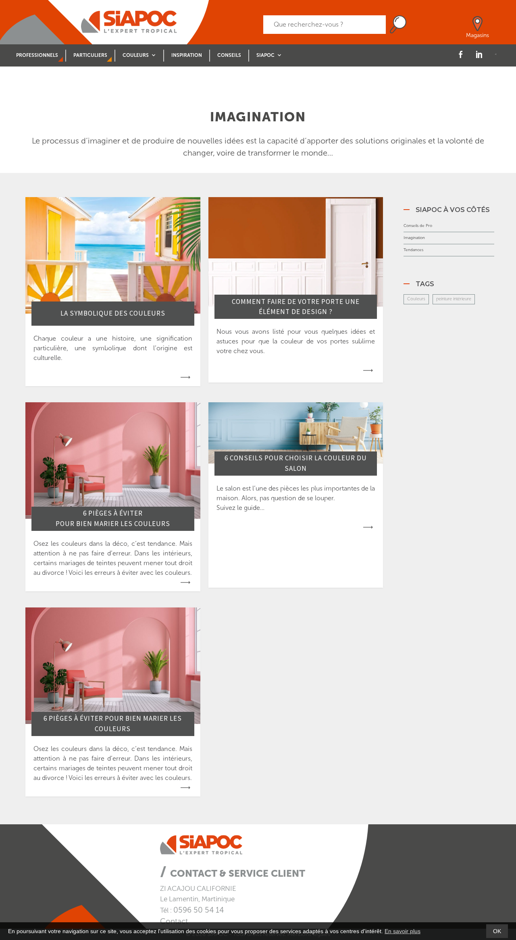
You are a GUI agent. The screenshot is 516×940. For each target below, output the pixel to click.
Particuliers (90, 55)
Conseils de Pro (418, 225)
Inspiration (186, 55)
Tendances (413, 249)
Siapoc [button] (265, 55)
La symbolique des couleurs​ (112, 313)
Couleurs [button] (136, 55)
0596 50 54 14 (198, 910)
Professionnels (37, 55)
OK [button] (497, 931)
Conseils (229, 55)
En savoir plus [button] (402, 931)
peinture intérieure (453, 299)
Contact (174, 921)
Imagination (414, 237)
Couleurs (416, 299)
